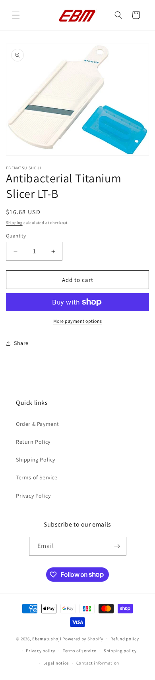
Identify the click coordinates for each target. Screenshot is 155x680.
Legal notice (56, 663)
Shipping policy (120, 650)
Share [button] (21, 343)
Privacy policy (40, 650)
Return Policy (33, 441)
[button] (16, 15)
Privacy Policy (33, 495)
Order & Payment (37, 423)
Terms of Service (37, 477)
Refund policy (124, 639)
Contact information (97, 663)
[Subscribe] (117, 546)
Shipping (14, 222)
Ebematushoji (46, 638)
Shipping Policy (35, 459)
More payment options (77, 321)
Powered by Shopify (82, 638)
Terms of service (79, 650)
